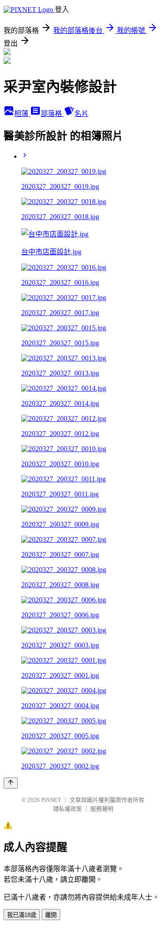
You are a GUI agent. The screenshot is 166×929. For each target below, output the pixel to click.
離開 (51, 915)
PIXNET (51, 800)
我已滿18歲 (21, 915)
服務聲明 (101, 808)
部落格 (52, 113)
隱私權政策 (67, 808)
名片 (81, 113)
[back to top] (11, 783)
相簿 (22, 113)
